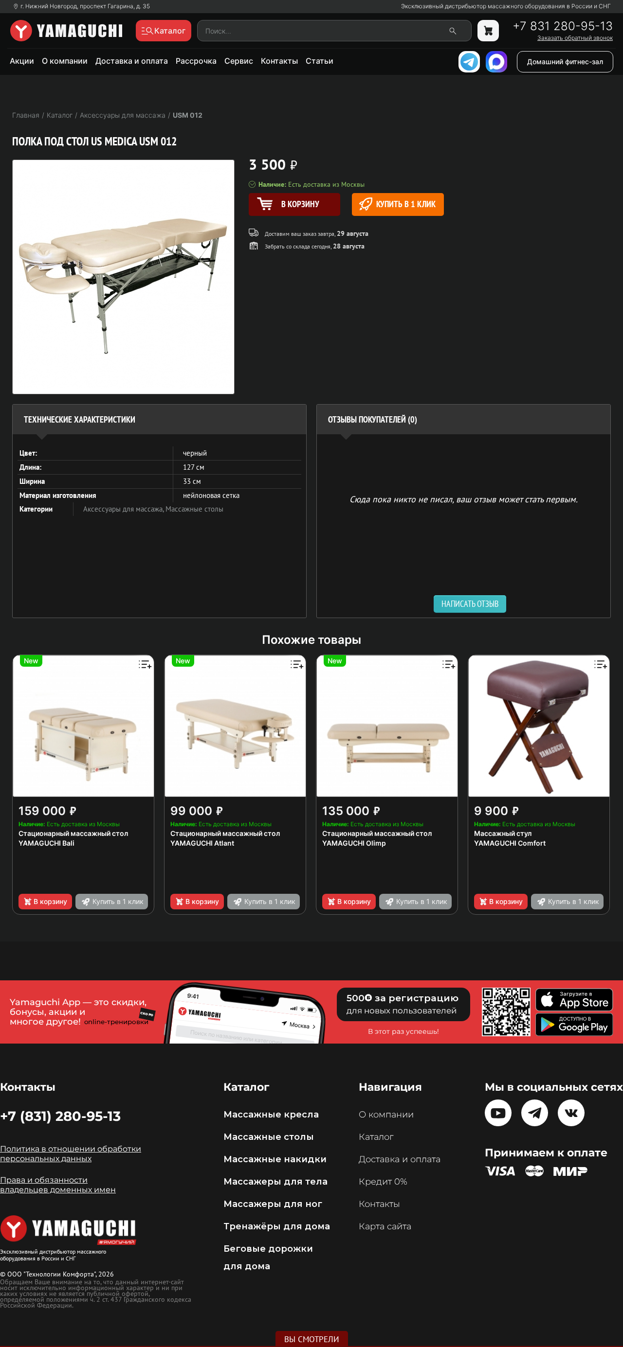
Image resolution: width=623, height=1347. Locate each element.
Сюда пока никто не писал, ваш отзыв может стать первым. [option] (463, 499)
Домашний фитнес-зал (565, 61)
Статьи (319, 61)
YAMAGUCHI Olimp (354, 843)
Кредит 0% (383, 1181)
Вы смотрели (311, 1339)
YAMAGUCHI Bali (46, 843)
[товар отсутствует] (488, 30)
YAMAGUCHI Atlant (202, 843)
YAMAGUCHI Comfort (510, 843)
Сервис (238, 61)
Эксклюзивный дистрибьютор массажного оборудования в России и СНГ (506, 6)
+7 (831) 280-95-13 (60, 1116)
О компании (65, 61)
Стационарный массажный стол (73, 833)
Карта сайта (385, 1226)
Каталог (376, 1137)
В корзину (50, 901)
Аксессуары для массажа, (124, 509)
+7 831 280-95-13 (563, 26)
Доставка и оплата (131, 61)
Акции (22, 61)
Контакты (279, 61)
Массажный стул (502, 833)
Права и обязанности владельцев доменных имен (58, 1184)
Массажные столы (194, 509)
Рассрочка (196, 61)
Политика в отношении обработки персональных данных (70, 1153)
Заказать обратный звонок (575, 38)
